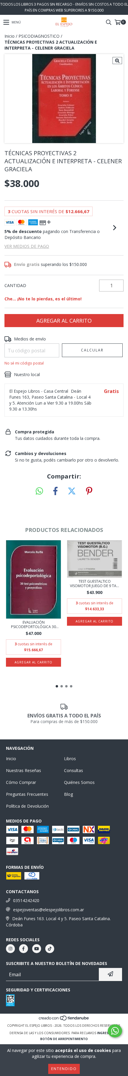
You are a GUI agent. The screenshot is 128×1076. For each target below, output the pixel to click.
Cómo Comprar (21, 782)
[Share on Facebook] (55, 491)
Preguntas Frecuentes (27, 794)
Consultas (73, 770)
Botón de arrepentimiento (64, 1039)
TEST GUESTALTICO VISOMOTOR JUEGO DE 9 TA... (94, 583)
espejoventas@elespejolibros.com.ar (48, 909)
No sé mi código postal (24, 363)
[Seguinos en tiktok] (49, 948)
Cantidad (15, 285)
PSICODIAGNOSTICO (39, 36)
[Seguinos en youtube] (36, 948)
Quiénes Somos (79, 782)
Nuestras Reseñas (23, 770)
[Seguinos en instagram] (10, 948)
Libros (70, 758)
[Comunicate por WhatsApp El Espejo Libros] (115, 1030)
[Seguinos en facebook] (23, 948)
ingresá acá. (107, 1033)
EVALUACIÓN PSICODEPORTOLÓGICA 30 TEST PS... (33, 624)
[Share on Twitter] (71, 491)
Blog (68, 794)
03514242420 (26, 900)
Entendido (64, 1068)
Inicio (9, 36)
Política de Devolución (27, 806)
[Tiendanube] (64, 1020)
